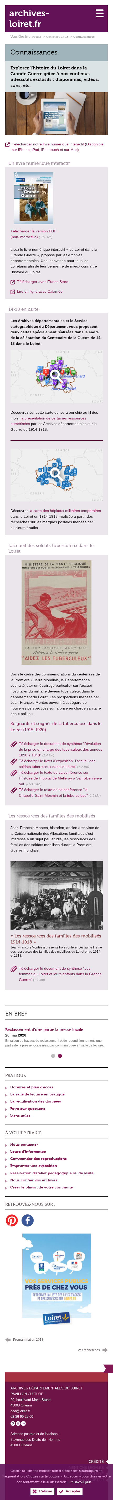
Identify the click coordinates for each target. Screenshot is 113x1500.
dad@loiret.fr (20, 1411)
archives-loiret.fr (29, 18)
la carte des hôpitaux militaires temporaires (65, 511)
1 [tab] (53, 1056)
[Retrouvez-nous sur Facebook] (27, 1220)
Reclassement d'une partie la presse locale (44, 1029)
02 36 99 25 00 (22, 1417)
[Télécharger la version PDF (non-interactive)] (33, 198)
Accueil (37, 36)
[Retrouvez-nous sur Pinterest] (11, 1220)
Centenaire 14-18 (57, 36)
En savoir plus (80, 1482)
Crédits (96, 1462)
